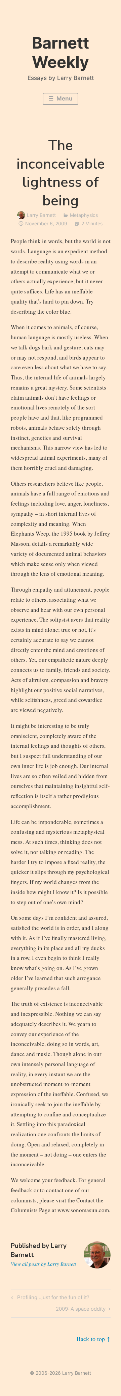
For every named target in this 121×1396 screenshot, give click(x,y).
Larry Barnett (41, 215)
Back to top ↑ (94, 1339)
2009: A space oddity (81, 1310)
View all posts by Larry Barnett (43, 1263)
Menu (64, 98)
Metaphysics (84, 215)
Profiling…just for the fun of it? (52, 1298)
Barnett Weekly (60, 52)
